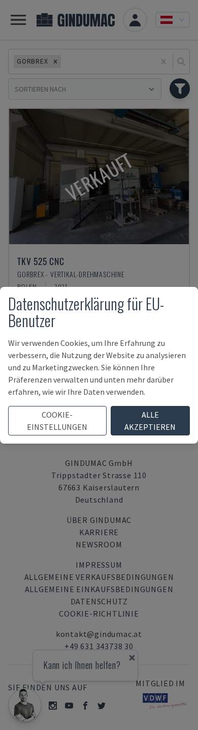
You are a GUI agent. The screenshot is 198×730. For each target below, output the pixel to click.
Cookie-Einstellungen (57, 421)
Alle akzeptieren (150, 421)
